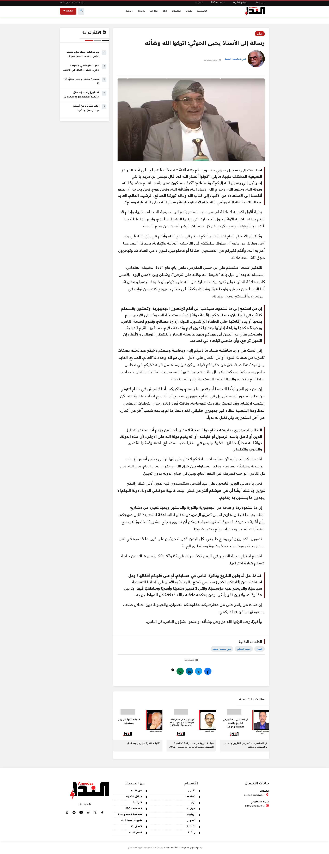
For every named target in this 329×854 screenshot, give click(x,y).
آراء (165, 11)
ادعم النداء (135, 833)
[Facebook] (207, 671)
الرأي (259, 33)
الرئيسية (202, 11)
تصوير (191, 821)
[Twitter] (198, 671)
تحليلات (176, 11)
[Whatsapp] (180, 671)
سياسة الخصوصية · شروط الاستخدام (144, 848)
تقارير (189, 11)
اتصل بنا (199, 3)
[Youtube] (81, 812)
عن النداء (259, 3)
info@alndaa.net (254, 806)
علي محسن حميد (235, 58)
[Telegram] (172, 669)
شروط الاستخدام (131, 821)
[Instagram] (88, 812)
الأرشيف (137, 803)
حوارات (154, 11)
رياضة (129, 11)
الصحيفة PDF (218, 3)
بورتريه (141, 11)
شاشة (191, 827)
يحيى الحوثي (244, 649)
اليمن (259, 649)
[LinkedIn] (189, 671)
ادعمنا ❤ (68, 11)
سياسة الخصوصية (130, 815)
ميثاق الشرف (240, 3)
